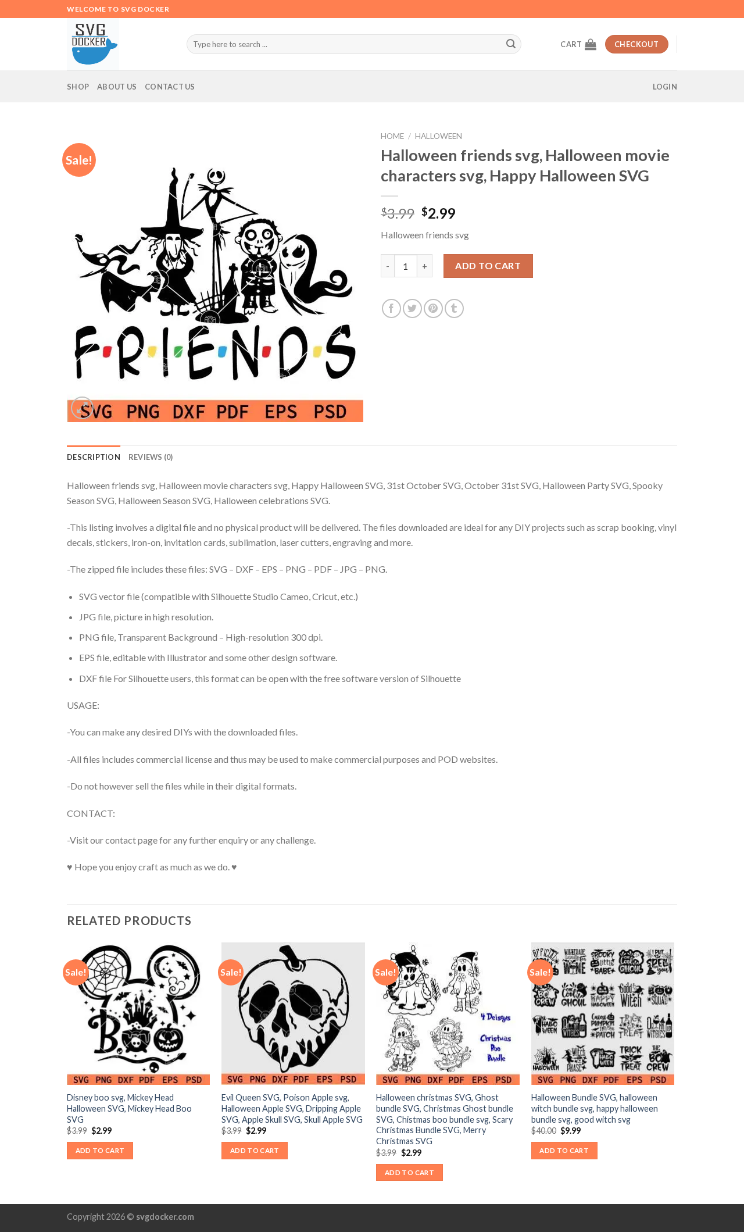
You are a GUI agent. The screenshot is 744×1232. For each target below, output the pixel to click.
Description (93, 457)
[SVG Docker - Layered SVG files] (118, 44)
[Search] (511, 44)
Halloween (438, 136)
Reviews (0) (150, 457)
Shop (78, 86)
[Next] (673, 1072)
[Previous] (67, 1072)
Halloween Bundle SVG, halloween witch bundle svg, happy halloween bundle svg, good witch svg (594, 1108)
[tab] (93, 457)
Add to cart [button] (100, 1150)
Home (392, 136)
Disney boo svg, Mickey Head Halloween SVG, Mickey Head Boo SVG (129, 1108)
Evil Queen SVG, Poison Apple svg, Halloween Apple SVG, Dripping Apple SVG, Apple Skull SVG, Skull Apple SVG (292, 1108)
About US (117, 86)
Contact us (170, 86)
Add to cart (488, 265)
